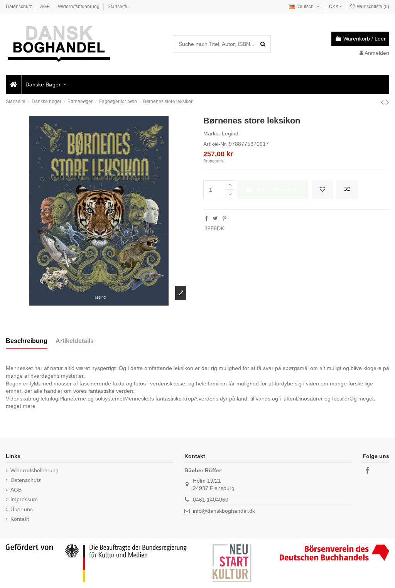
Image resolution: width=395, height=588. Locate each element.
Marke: (211, 133)
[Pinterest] (224, 218)
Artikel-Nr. (215, 144)
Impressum (24, 499)
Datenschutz (19, 6)
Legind (230, 133)
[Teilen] (206, 218)
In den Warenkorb (278, 189)
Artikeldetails (75, 341)
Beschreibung (26, 341)
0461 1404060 (210, 500)
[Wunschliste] (322, 189)
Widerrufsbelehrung (79, 6)
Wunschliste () (372, 6)
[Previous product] (383, 102)
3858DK (214, 228)
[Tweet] (215, 218)
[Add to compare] (347, 189)
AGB (45, 6)
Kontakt (19, 519)
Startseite (117, 6)
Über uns (21, 509)
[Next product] (387, 102)
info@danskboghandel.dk (224, 511)
